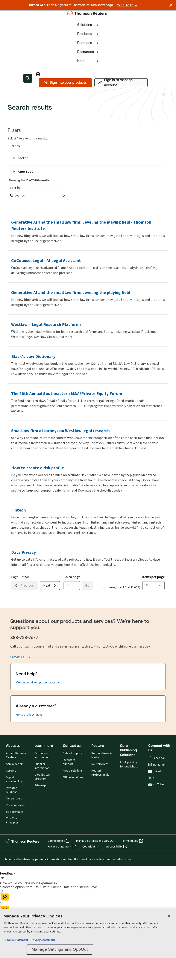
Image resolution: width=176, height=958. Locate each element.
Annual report (14, 764)
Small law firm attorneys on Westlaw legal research (60, 431)
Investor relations (11, 790)
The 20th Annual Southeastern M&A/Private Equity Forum (66, 394)
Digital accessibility (14, 779)
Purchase (84, 43)
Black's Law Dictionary (33, 356)
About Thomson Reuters (16, 755)
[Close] (169, 916)
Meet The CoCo (127, 5)
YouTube (158, 784)
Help (81, 61)
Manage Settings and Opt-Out (95, 841)
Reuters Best (99, 764)
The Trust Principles (12, 821)
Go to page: (72, 577)
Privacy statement (59, 847)
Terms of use (129, 841)
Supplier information (42, 766)
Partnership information (42, 755)
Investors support (69, 762)
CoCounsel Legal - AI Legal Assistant (46, 260)
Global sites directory (42, 777)
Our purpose (14, 799)
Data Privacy (23, 552)
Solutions (84, 25)
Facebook (159, 758)
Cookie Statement (16, 939)
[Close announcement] (170, 5)
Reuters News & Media (101, 755)
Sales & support (73, 753)
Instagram (159, 765)
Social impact (14, 812)
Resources (85, 52)
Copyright (88, 847)
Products (84, 34)
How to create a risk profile (37, 468)
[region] (88, 933)
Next (47, 585)
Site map (40, 785)
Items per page (153, 577)
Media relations (73, 771)
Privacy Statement (42, 939)
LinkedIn (158, 771)
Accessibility (114, 847)
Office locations (73, 777)
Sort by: (15, 188)
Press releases (16, 805)
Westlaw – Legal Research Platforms (46, 324)
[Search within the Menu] (27, 78)
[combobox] (38, 196)
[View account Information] (38, 74)
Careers (11, 771)
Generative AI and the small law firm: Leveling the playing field (70, 292)
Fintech (18, 510)
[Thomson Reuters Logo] (88, 13)
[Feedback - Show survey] (2, 878)
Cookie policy (56, 841)
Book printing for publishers (129, 765)
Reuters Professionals (100, 773)
